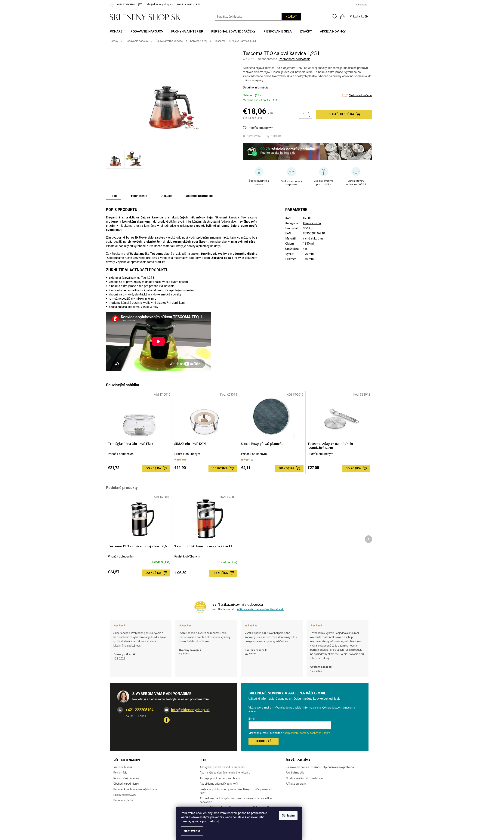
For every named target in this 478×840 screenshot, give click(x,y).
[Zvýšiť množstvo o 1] (309, 112)
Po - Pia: (182, 4)
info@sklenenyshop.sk (190, 710)
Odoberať (263, 741)
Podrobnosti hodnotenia (294, 59)
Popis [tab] (114, 196)
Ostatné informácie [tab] (199, 196)
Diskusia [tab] (166, 196)
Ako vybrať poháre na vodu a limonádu (222, 767)
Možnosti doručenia (360, 95)
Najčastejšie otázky (124, 794)
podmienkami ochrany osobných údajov (306, 732)
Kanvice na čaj (312, 223)
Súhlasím (288, 815)
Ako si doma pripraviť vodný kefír (219, 783)
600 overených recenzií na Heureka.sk (260, 609)
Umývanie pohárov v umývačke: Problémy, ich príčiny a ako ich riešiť (236, 791)
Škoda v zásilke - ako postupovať (305, 778)
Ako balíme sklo (295, 772)
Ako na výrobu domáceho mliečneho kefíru (225, 772)
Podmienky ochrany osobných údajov (135, 789)
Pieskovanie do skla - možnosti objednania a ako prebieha (320, 767)
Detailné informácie (255, 87)
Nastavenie (192, 831)
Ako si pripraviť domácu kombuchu (220, 778)
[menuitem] (116, 31)
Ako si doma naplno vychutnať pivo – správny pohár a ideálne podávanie (236, 800)
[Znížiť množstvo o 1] (309, 116)
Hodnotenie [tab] (139, 196)
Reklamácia (120, 772)
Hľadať (291, 16)
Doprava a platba (123, 800)
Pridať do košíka (341, 114)
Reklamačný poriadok (126, 778)
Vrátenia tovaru (122, 767)
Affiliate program (296, 783)
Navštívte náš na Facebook (167, 720)
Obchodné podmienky (126, 783)
